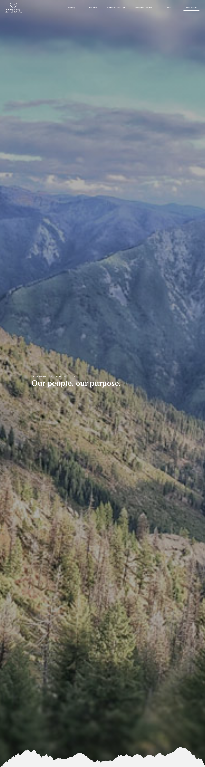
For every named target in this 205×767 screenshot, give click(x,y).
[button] (74, 8)
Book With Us (191, 8)
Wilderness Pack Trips (116, 8)
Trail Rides (92, 8)
